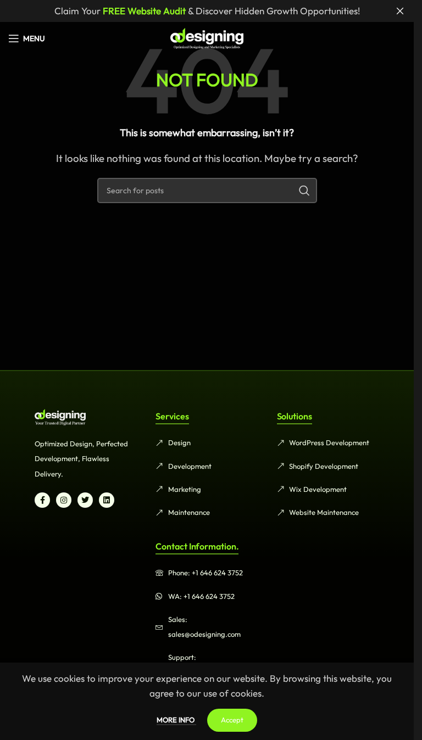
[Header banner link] (207, 11)
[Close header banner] (400, 11)
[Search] (304, 190)
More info (176, 719)
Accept (232, 719)
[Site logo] (206, 37)
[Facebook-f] (42, 500)
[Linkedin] (106, 500)
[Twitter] (85, 500)
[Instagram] (63, 500)
